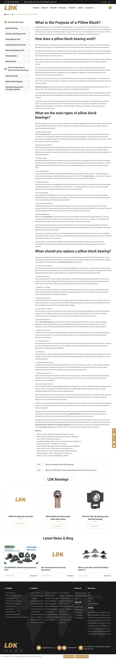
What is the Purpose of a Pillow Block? (27, 14)
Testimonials (78, 615)
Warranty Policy (79, 618)
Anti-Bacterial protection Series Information (53, 569)
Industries (72, 8)
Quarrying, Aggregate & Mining (52, 593)
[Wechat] (114, 442)
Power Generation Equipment (38, 609)
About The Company (80, 593)
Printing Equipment (50, 603)
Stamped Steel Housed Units (15, 45)
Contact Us (89, 8)
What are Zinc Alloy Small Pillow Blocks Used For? (93, 569)
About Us (45, 8)
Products (36, 8)
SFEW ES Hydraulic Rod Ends (20, 516)
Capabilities (78, 612)
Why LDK (53, 8)
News (76, 598)
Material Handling (50, 595)
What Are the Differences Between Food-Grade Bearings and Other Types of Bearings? (100, 615)
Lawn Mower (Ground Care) (38, 606)
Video (89, 601)
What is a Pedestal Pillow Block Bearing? (59, 464)
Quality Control (79, 607)
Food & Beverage (64, 593)
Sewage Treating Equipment (38, 601)
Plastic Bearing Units (13, 39)
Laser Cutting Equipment (37, 622)
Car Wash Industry (64, 598)
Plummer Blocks (11, 56)
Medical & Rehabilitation (52, 606)
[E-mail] (114, 434)
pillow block (39, 27)
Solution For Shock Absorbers (52, 617)
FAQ (89, 593)
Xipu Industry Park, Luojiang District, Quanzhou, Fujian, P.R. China (97, 648)
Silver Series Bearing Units (15, 50)
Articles (80, 8)
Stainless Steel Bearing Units (16, 34)
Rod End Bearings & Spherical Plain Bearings (16, 68)
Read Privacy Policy (81, 656)
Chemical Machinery (50, 601)
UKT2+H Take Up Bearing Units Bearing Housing (95, 517)
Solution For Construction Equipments (66, 617)
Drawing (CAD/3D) (93, 603)
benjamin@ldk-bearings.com (48, 2)
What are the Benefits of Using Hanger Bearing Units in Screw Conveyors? (71, 470)
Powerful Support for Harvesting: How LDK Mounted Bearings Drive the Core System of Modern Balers (100, 623)
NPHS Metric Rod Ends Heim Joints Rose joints (58, 517)
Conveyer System (35, 612)
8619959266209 (14, 2)
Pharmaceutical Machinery (38, 603)
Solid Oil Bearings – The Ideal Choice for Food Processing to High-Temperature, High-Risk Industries (100, 612)
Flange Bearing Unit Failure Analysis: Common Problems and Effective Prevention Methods (100, 626)
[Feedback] (114, 446)
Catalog (90, 598)
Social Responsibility (81, 595)
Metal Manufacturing (65, 609)
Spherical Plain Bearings (14, 81)
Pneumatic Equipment (65, 620)
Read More (20, 523)
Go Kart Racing (49, 612)
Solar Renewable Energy (37, 614)
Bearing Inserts (11, 61)
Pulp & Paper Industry (51, 609)
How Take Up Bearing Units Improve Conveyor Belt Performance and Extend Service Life (100, 628)
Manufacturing (79, 609)
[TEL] (114, 438)
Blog (13, 14)
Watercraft (62, 622)
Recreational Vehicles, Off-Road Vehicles (38, 620)
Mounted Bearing (11, 28)
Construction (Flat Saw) (51, 598)
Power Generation (50, 620)
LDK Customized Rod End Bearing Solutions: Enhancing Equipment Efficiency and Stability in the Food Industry (100, 618)
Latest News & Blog (58, 538)
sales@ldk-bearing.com (33, 2)
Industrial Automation (51, 614)
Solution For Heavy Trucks (38, 617)
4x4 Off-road (62, 612)
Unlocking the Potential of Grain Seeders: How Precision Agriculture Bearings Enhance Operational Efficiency (100, 620)
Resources (62, 8)
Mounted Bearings (14, 22)
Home (7, 14)
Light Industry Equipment (66, 606)
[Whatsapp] (114, 430)
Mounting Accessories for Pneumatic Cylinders (14, 88)
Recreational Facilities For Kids (66, 601)
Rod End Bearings (12, 76)
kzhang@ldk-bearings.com (47, 427)
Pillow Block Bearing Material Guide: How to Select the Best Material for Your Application (100, 634)
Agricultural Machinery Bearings (38, 595)
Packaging (34, 598)
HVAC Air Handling (36, 593)
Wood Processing (64, 603)
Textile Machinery (64, 614)
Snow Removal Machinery (66, 595)
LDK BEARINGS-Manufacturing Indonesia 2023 (20, 569)
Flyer (89, 595)
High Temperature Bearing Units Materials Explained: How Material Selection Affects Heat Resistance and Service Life (100, 631)
